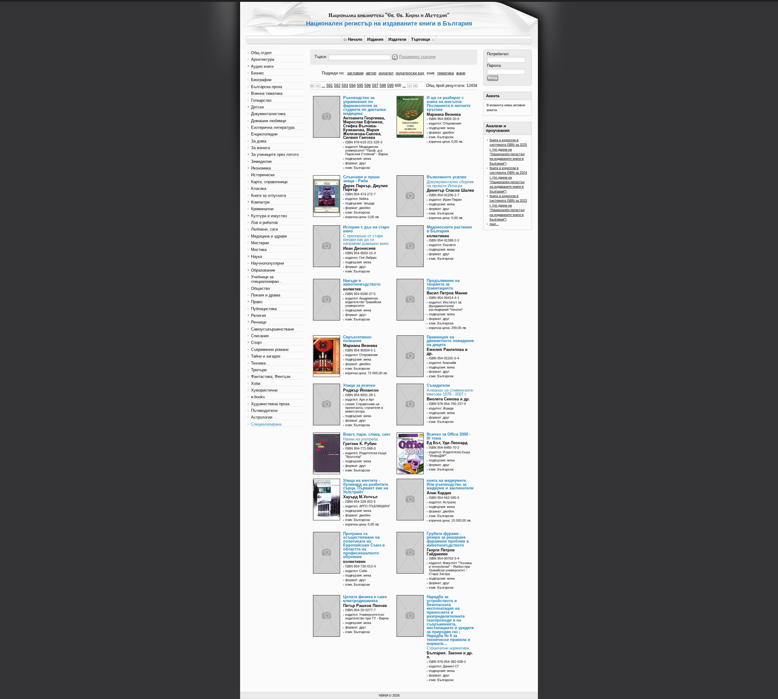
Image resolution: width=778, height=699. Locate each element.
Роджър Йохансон (361, 390)
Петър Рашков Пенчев (365, 605)
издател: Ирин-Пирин (445, 199)
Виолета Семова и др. (448, 399)
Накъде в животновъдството (361, 282)
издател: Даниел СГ (444, 666)
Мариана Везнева (444, 114)
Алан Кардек (439, 493)
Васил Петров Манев (447, 293)
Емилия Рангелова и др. (447, 351)
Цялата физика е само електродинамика (365, 598)
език (431, 73)
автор (371, 73)
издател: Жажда (441, 408)
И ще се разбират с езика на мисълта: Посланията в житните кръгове (448, 103)
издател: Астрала (442, 502)
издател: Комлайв (442, 363)
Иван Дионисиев (359, 248)
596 (367, 85)
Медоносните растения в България (449, 229)
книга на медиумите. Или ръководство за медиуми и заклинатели (450, 484)
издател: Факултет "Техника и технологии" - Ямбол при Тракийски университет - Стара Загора (450, 568)
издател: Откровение (445, 123)
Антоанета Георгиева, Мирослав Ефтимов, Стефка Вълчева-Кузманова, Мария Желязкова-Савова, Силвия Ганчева (364, 128)
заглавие (355, 73)
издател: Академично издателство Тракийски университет (363, 301)
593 (345, 85)
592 (337, 85)
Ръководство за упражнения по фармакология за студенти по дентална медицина (364, 105)
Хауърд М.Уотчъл (360, 497)
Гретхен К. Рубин (360, 443)
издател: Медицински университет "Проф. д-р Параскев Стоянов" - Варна (366, 150)
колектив (352, 289)
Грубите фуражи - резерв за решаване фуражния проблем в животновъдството (448, 539)
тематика (445, 73)
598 (383, 85)
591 (329, 85)
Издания (375, 39)
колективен (438, 236)
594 (352, 85)
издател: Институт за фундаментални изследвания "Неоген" (446, 305)
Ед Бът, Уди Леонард (447, 442)
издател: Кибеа (356, 198)
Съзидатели (438, 385)
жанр (460, 73)
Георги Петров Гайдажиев (441, 552)
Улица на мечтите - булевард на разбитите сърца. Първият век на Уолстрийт (365, 486)
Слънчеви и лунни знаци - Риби (361, 179)
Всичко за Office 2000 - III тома (448, 436)
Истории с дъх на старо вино (366, 229)
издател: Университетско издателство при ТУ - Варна (366, 616)
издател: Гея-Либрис (361, 257)
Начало (355, 39)
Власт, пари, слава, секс (367, 434)
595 (360, 85)
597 (375, 85)
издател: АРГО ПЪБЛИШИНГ (367, 506)
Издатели (397, 39)
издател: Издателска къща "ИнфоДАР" (449, 453)
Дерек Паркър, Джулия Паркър (365, 187)
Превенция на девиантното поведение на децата (450, 341)
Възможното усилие (446, 177)
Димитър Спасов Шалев (450, 190)
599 (390, 85)
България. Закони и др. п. (450, 655)
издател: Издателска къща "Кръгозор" (365, 454)
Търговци (420, 39)
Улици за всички (359, 385)
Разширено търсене (417, 56)
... (323, 85)
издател (386, 73)
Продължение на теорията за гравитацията (443, 284)
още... (494, 224)
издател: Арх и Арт (359, 399)
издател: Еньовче (442, 245)
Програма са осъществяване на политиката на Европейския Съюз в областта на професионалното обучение (364, 545)
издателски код (410, 73)
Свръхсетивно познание (357, 339)
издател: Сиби (356, 571)
